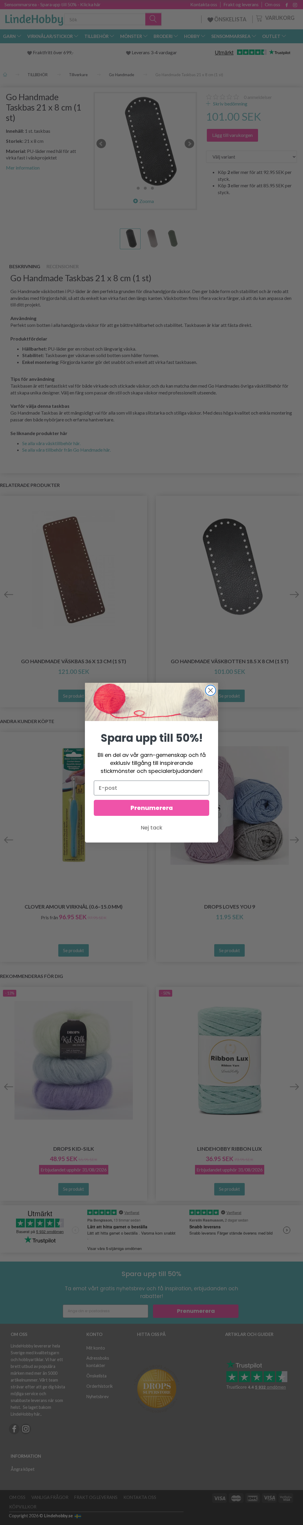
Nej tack (151, 827)
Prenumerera (151, 808)
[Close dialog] (210, 690)
